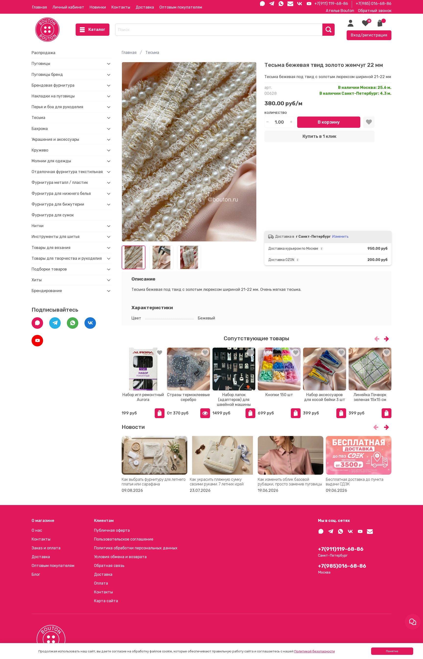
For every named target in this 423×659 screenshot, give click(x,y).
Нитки (38, 226)
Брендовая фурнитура (53, 85)
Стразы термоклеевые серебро (188, 397)
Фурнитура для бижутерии (58, 204)
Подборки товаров (49, 269)
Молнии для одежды (51, 161)
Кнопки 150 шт (279, 394)
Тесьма (152, 52)
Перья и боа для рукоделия (57, 107)
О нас (37, 530)
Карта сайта (106, 601)
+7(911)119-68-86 (341, 549)
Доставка (145, 7)
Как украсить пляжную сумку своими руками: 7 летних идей (217, 481)
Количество (275, 113)
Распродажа (43, 52)
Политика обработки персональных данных (135, 548)
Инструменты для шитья (56, 236)
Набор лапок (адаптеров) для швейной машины (234, 399)
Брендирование (47, 290)
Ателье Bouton (340, 10)
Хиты (37, 280)
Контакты (120, 7)
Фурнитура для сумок (53, 215)
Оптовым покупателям (180, 7)
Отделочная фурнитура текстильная (67, 171)
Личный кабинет (68, 7)
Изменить (340, 237)
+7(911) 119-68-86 (331, 3)
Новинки (98, 7)
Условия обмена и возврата (120, 556)
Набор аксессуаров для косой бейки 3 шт (324, 397)
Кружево (40, 150)
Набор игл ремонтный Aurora (143, 397)
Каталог (96, 29)
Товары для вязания (51, 247)
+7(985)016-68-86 (342, 566)
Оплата (101, 583)
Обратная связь (109, 565)
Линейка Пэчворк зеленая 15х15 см (369, 397)
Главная (39, 7)
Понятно (392, 651)
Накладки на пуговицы (53, 96)
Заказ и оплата (46, 548)
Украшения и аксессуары (55, 139)
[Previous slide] (129, 152)
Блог (36, 574)
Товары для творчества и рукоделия (67, 258)
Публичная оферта (112, 530)
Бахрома (40, 128)
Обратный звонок (374, 10)
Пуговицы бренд (47, 74)
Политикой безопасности (314, 651)
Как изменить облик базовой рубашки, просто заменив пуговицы (290, 481)
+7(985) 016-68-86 (373, 3)
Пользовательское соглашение (123, 539)
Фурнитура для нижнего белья (61, 193)
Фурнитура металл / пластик (60, 182)
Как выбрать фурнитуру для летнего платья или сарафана (154, 481)
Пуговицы (41, 63)
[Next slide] (249, 152)
